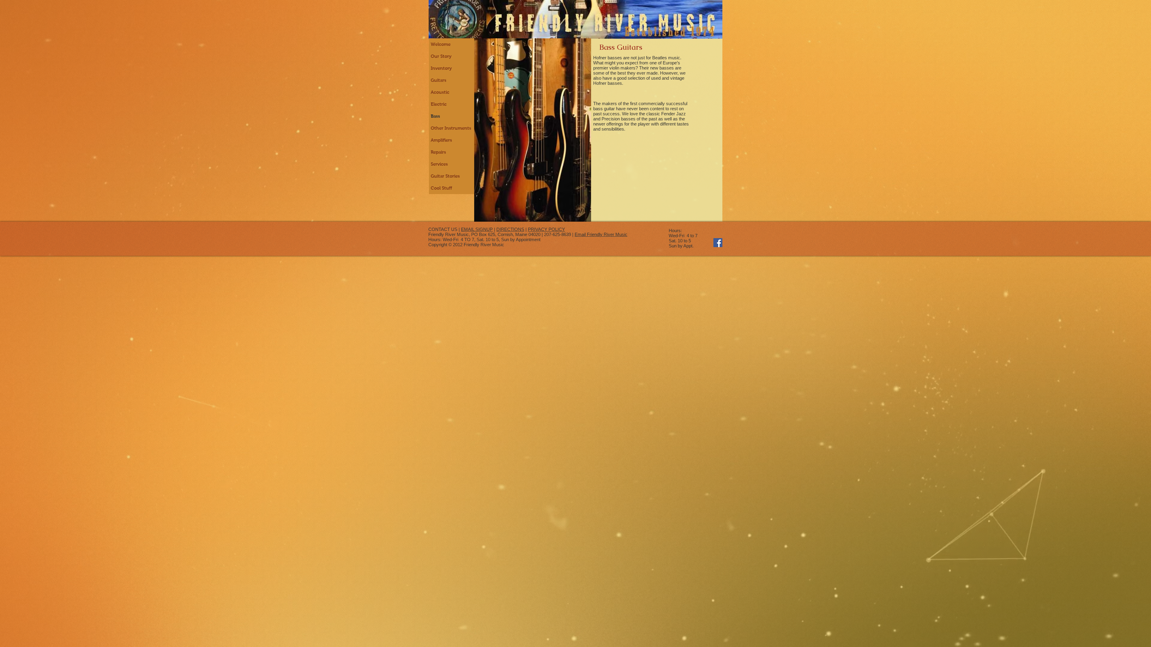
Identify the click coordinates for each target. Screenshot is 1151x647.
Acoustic (440, 92)
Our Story (441, 56)
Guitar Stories (445, 176)
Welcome (441, 44)
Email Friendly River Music (601, 234)
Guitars (438, 80)
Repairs (438, 152)
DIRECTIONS (510, 229)
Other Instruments (451, 128)
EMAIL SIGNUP (477, 229)
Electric (439, 104)
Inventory (441, 68)
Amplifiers (441, 140)
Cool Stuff (441, 188)
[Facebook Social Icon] (717, 242)
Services (439, 164)
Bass (435, 116)
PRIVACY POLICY (546, 229)
